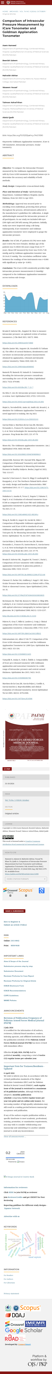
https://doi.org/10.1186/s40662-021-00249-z (20, 514)
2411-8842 (15, 940)
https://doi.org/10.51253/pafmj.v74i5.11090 (25, 135)
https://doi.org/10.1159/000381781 (17, 678)
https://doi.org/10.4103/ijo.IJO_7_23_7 (18, 387)
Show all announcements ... (15, 1136)
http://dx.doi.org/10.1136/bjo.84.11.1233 (19, 616)
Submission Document (13, 971)
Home (5, 11)
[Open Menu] (2, 2)
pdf (8, 769)
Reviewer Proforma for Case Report (19, 976)
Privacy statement (11, 1293)
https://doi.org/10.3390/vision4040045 (18, 366)
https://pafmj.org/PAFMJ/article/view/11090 (21, 874)
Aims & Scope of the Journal (16, 961)
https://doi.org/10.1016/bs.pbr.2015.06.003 (20, 440)
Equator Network (12, 1208)
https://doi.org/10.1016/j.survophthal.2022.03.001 (23, 401)
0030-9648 (15, 945)
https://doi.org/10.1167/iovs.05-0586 (17, 698)
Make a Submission (14, 911)
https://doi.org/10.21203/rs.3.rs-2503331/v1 (20, 419)
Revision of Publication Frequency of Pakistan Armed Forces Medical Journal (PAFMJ (24, 1020)
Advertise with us (12, 1216)
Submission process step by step (18, 966)
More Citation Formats (18, 879)
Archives (14, 11)
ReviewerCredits (15, 1197)
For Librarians (9, 1283)
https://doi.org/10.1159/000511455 (17, 654)
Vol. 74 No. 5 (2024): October (32, 11)
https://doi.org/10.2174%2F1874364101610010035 (23, 595)
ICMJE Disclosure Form (14, 986)
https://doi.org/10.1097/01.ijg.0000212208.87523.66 (24, 574)
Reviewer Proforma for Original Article (20, 981)
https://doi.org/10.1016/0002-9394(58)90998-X (22, 454)
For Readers (8, 1275)
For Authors (8, 1279)
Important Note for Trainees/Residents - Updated (24, 1067)
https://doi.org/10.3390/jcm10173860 (18, 343)
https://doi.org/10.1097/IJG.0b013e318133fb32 (22, 633)
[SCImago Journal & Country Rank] (19, 1177)
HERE (11, 1192)
